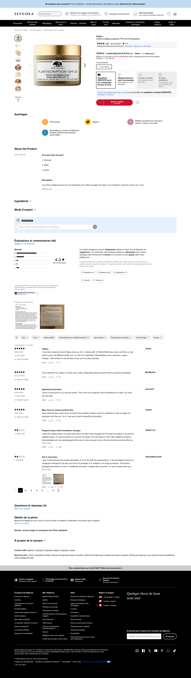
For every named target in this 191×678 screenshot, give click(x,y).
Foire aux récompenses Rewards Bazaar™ (50, 627)
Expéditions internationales (80, 616)
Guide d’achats (76, 619)
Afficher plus (47, 189)
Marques (116, 23)
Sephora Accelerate (21, 626)
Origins (99, 36)
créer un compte (123, 92)
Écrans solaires (35, 30)
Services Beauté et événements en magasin (54, 615)
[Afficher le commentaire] (26, 317)
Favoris (45, 632)
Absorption (129, 46)
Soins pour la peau (60, 23)
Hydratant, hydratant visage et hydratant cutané (55, 550)
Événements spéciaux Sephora (25, 612)
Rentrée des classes (32, 23)
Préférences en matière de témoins (94, 662)
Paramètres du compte (50, 610)
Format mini (106, 23)
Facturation (74, 612)
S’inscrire (170, 636)
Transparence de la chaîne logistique (23, 604)
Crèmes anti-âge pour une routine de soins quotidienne (151, 555)
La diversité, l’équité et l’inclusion (26, 623)
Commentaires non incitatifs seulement (72, 337)
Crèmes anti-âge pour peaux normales (67, 555)
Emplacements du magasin (80, 626)
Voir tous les (18, 99)
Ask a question (115, 43)
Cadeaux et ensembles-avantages (135, 23)
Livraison (74, 609)
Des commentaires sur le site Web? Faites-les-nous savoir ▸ (95, 568)
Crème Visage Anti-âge (24, 557)
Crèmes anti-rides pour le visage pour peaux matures (106, 555)
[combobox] (49, 14)
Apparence (138, 46)
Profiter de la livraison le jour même (54, 639)
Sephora (31, 550)
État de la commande (49, 603)
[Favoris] (169, 14)
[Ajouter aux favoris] (137, 102)
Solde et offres (172, 23)
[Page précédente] (15, 490)
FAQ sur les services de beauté (81, 623)
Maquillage (46, 23)
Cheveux (82, 23)
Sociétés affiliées (20, 609)
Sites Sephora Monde (22, 619)
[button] (142, 54)
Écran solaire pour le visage (54, 30)
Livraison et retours (106, 94)
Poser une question (22, 508)
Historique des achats (50, 607)
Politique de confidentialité (23, 661)
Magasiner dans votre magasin (53, 635)
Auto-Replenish (48, 619)
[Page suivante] (58, 490)
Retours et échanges (78, 600)
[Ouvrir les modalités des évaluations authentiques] (37, 293)
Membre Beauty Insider (50, 596)
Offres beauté (47, 623)
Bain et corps (93, 23)
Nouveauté (17, 23)
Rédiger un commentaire (24, 243)
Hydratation (147, 46)
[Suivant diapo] (85, 65)
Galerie (45, 600)
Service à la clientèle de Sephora (82, 596)
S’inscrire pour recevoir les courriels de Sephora (148, 631)
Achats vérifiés (49, 337)
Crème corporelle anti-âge (39, 555)
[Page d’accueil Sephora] (24, 14)
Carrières (17, 600)
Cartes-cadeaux (157, 23)
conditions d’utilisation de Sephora (47, 661)
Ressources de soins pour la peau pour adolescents (83, 638)
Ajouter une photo (21, 523)
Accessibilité (75, 633)
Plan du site (77, 661)
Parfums (73, 23)
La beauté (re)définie (21, 630)
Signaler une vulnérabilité (23, 633)
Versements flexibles (78, 630)
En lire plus (46, 443)
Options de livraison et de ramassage (79, 604)
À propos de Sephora (21, 596)
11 (53, 490)
